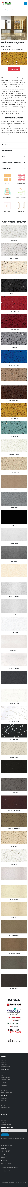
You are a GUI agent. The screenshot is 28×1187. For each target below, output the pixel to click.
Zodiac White (14, 258)
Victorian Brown (14, 935)
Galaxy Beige (14, 846)
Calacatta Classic (14, 721)
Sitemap (22, 1138)
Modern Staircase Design (6, 1092)
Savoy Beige (14, 917)
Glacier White (14, 632)
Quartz (9, 10)
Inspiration (3, 1120)
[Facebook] (9, 1171)
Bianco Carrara (14, 597)
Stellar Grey (14, 508)
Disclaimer (17, 1138)
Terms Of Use (11, 1138)
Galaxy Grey (13, 793)
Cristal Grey (14, 561)
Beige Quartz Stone (5, 1079)
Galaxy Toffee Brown (14, 828)
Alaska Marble (4, 1100)
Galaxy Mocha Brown (14, 810)
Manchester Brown (14, 953)
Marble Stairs (4, 1098)
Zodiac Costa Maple (14, 276)
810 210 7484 (5, 1157)
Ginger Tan (14, 490)
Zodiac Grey (14, 347)
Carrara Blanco (14, 668)
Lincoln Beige (14, 900)
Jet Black (14, 525)
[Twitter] (5, 1171)
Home (3, 10)
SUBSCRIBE (5, 1135)
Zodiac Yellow (14, 418)
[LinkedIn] (2, 1171)
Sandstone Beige (14, 472)
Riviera (14, 614)
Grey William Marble (5, 1066)
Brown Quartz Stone (5, 1077)
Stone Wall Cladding (5, 1107)
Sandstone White (14, 454)
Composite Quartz (5, 1102)
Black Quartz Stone (5, 1074)
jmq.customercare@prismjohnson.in (9, 1167)
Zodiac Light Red (14, 311)
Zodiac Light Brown (14, 383)
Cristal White (14, 543)
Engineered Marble (5, 1104)
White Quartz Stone (5, 1075)
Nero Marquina (14, 739)
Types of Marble (4, 1089)
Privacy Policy (4, 1138)
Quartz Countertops (5, 1105)
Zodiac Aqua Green (14, 436)
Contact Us (3, 1122)
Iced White (14, 240)
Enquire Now (14, 69)
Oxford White (14, 882)
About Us (3, 1119)
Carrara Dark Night (14, 686)
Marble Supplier (4, 1090)
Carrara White (14, 650)
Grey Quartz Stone (5, 1072)
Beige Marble (4, 1064)
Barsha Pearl (14, 579)
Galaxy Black (14, 775)
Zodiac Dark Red (14, 329)
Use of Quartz (4, 1085)
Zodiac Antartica (14, 401)
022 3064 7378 (6, 1163)
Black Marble (4, 1059)
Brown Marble (4, 1062)
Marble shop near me (6, 1124)
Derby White (14, 864)
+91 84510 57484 (6, 1151)
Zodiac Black (14, 294)
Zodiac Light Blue (14, 365)
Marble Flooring (4, 1087)
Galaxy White (14, 757)
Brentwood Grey (14, 971)
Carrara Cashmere (14, 704)
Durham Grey (14, 989)
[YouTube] (12, 1171)
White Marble (4, 1061)
